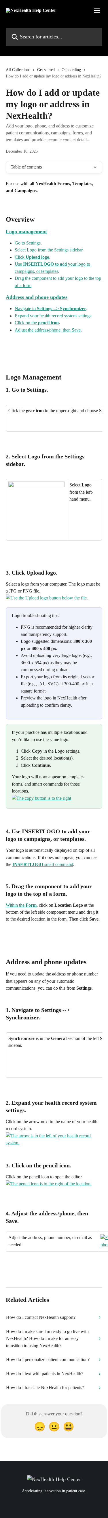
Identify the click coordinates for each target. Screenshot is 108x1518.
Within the (21, 905)
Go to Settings (28, 242)
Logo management (26, 231)
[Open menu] (97, 10)
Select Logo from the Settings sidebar (48, 249)
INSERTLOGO (27, 864)
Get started (46, 70)
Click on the (37, 322)
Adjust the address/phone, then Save (48, 329)
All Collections (18, 70)
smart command (58, 864)
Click (32, 257)
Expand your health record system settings (53, 315)
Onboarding (71, 70)
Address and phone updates (36, 297)
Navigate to (50, 308)
